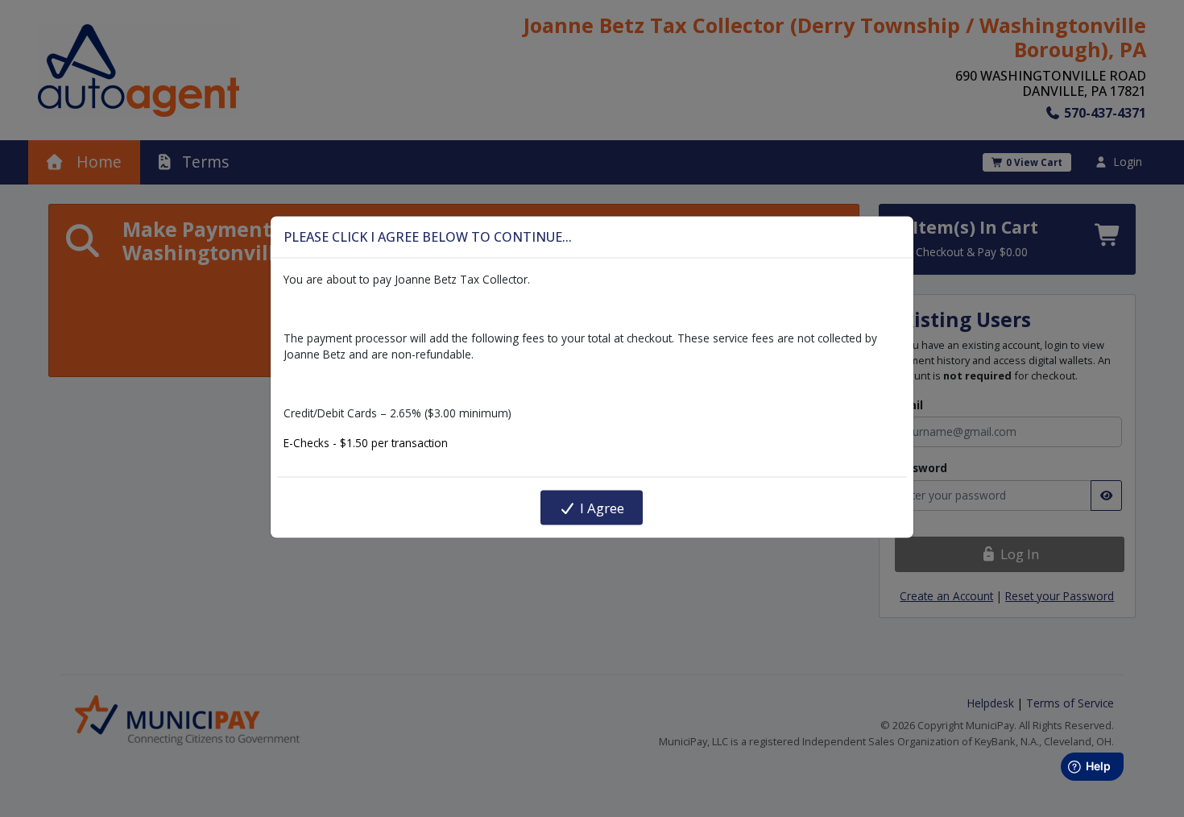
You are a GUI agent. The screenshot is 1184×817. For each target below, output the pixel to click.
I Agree (600, 507)
